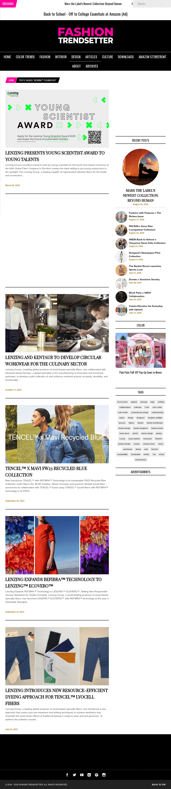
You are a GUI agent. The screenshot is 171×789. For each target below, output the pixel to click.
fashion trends (157, 428)
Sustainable (135, 454)
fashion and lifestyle (155, 423)
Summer (154, 449)
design (130, 418)
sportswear (127, 449)
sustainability (122, 454)
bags (152, 402)
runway (137, 444)
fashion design (124, 428)
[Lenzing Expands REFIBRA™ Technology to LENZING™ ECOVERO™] (57, 573)
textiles (146, 454)
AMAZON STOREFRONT (152, 56)
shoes (160, 444)
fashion (140, 423)
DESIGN (75, 56)
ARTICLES (91, 56)
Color (147, 407)
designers (141, 418)
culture (122, 418)
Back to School (54, 14)
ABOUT (76, 66)
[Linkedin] (89, 775)
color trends (123, 412)
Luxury (122, 439)
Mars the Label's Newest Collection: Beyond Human (72, 3)
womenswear (140, 460)
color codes (157, 407)
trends (161, 454)
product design (124, 444)
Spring (138, 449)
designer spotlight (155, 418)
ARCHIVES (92, 66)
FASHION (45, 56)
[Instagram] (104, 775)
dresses (122, 423)
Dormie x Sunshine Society (144, 279)
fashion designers (141, 428)
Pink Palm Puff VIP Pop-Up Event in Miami (140, 372)
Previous (109, 357)
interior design (147, 433)
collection (137, 407)
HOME (7, 56)
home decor (124, 433)
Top (154, 454)
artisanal (143, 402)
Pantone (158, 439)
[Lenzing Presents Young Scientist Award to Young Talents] (57, 147)
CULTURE (107, 56)
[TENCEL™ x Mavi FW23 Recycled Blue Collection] (57, 462)
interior (135, 433)
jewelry (159, 433)
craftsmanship (157, 412)
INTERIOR (61, 56)
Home (11, 80)
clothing (161, 402)
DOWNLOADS (126, 56)
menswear (147, 439)
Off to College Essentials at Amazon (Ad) (98, 14)
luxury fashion (134, 439)
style (146, 449)
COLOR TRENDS (25, 56)
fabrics (131, 423)
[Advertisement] (57, 240)
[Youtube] (81, 775)
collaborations (125, 407)
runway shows (149, 444)
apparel (134, 402)
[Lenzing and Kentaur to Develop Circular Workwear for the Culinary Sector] (57, 351)
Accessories (122, 402)
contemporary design (139, 412)
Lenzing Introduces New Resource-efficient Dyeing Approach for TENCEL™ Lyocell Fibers (56, 696)
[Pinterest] (96, 775)
